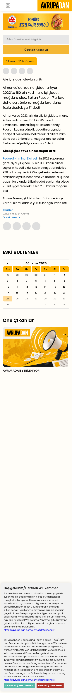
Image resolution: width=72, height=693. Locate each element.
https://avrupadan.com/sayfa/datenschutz (29, 630)
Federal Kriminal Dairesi (20, 158)
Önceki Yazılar (11, 217)
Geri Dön (8, 210)
